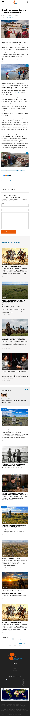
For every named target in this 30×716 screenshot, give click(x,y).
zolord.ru (9, 180)
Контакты (15, 670)
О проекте (15, 666)
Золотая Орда (9, 17)
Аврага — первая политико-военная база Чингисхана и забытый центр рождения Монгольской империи (13, 301)
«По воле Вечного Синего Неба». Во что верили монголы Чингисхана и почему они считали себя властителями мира (14, 592)
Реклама (15, 668)
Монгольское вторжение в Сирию (11, 266)
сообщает (13, 60)
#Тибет (9, 170)
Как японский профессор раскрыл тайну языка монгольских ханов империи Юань (13, 338)
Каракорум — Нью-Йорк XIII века (11, 558)
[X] (10, 175)
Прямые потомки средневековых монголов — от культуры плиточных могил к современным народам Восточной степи (15, 526)
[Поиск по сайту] (28, 2)
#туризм (22, 170)
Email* (3, 208)
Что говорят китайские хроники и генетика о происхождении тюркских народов (14, 428)
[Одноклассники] (6, 175)
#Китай (3, 170)
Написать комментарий (8, 195)
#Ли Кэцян (15, 170)
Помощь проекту (15, 673)
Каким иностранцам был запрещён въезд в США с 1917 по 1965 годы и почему (14, 465)
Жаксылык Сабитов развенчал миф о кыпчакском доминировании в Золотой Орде (15, 494)
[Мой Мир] (8, 175)
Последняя (20, 643)
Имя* (2, 203)
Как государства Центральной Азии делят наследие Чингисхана (13, 372)
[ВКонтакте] (4, 175)
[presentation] (25, 390)
